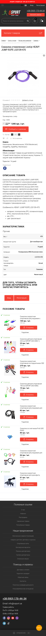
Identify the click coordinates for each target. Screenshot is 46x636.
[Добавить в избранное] (44, 56)
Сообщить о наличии (17, 129)
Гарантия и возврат (23, 573)
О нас (23, 510)
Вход (31, 5)
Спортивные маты (23, 543)
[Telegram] (4, 623)
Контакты (23, 581)
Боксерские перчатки (23, 547)
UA (26, 5)
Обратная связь (23, 577)
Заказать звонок (35, 15)
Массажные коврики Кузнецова (23, 536)
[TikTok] (8, 623)
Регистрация (40, 5)
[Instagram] (8, 618)
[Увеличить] (23, 75)
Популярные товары (23, 525)
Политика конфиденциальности (23, 585)
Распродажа (23, 517)
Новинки (23, 513)
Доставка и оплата (23, 570)
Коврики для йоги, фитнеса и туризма (23, 540)
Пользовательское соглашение (23, 589)
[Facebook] (4, 618)
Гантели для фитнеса (23, 555)
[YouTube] (12, 618)
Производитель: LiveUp (10, 116)
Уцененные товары (23, 521)
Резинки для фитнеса (23, 551)
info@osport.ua (15, 603)
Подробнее (25, 332)
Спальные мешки (23, 559)
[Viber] (17, 618)
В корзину (30, 327)
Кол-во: (7, 134)
